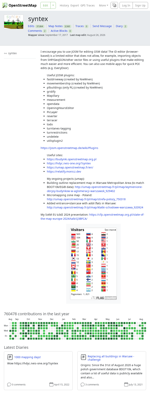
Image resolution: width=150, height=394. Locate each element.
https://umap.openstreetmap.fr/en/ (70, 167)
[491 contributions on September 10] (16, 331)
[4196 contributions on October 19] (31, 323)
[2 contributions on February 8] (72, 323)
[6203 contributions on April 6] (93, 326)
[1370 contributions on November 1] (34, 339)
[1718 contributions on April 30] (101, 333)
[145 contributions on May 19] (109, 328)
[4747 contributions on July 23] (132, 333)
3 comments (92, 384)
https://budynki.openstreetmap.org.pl (71, 159)
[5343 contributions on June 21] (122, 323)
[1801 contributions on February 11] (72, 331)
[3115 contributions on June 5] (114, 336)
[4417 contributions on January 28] (67, 331)
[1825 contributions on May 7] (104, 333)
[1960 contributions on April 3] (91, 336)
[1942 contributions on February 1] (70, 323)
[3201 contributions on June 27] (122, 339)
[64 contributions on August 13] (140, 333)
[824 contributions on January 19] (65, 326)
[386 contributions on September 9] (16, 328)
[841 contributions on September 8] (16, 326)
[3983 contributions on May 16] (106, 339)
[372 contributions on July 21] (132, 328)
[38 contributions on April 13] (96, 326)
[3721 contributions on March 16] (86, 326)
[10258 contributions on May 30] (111, 339)
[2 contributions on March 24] (88, 328)
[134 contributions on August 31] (13, 323)
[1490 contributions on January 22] (65, 333)
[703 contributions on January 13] (62, 328)
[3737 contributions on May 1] (101, 336)
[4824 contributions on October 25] (31, 339)
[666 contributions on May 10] (106, 323)
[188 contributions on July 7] (127, 328)
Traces (79, 26)
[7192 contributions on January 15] (62, 333)
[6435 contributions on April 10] (93, 336)
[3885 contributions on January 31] (67, 339)
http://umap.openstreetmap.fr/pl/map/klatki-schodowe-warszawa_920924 (95, 207)
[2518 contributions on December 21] (54, 323)
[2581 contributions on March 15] (86, 323)
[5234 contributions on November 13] (39, 333)
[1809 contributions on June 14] (119, 323)
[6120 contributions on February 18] (75, 331)
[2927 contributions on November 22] (41, 339)
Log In (126, 5)
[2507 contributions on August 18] (142, 328)
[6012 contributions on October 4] (23, 339)
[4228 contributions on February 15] (75, 323)
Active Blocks (59, 31)
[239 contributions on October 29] (34, 331)
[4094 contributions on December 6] (47, 339)
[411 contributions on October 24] (31, 336)
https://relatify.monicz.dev (64, 171)
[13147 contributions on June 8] (117, 326)
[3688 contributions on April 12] (96, 323)
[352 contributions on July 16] (129, 333)
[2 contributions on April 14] (96, 328)
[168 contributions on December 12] (49, 336)
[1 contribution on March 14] (83, 339)
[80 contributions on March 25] (88, 331)
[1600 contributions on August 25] (145, 328)
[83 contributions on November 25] (44, 328)
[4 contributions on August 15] (140, 339)
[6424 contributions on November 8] (36, 339)
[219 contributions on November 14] (39, 336)
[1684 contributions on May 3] (104, 323)
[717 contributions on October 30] (34, 333)
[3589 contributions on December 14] (52, 323)
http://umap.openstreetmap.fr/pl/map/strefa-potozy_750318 (86, 199)
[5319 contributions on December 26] (54, 336)
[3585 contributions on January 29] (67, 333)
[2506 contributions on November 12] (39, 331)
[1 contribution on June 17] (119, 331)
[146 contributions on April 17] (96, 336)
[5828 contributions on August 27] (10, 331)
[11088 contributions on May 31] (114, 323)
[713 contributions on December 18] (52, 333)
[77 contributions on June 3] (114, 331)
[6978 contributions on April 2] (91, 333)
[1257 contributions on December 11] (49, 333)
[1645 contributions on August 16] (142, 323)
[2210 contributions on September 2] (13, 328)
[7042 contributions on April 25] (98, 339)
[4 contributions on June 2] (114, 328)
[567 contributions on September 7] (16, 323)
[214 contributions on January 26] (67, 326)
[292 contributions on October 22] (31, 331)
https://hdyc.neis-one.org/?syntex (69, 163)
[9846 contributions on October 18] (28, 339)
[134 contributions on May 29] (111, 336)
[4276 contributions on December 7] (49, 323)
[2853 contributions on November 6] (36, 333)
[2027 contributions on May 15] (106, 336)
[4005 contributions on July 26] (135, 323)
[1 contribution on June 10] (117, 331)
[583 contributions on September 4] (13, 333)
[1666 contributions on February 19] (75, 333)
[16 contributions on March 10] (83, 328)
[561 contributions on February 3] (70, 328)
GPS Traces (87, 5)
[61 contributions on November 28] (44, 336)
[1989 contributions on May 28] (111, 333)
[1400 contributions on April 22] (98, 331)
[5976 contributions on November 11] (39, 328)
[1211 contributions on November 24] (44, 326)
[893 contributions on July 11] (127, 339)
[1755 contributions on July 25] (132, 339)
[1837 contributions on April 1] (91, 331)
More (102, 5)
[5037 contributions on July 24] (132, 336)
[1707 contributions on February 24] (78, 328)
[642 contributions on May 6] (104, 331)
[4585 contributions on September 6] (13, 339)
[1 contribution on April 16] (96, 333)
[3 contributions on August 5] (137, 331)
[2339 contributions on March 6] (80, 336)
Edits (31, 26)
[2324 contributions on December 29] (57, 326)
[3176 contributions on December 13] (49, 339)
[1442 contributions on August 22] (142, 339)
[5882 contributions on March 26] (88, 333)
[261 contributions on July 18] (129, 339)
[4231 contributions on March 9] (83, 326)
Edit (45, 5)
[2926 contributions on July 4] (124, 339)
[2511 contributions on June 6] (114, 339)
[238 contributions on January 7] (60, 331)
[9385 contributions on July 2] (124, 333)
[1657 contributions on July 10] (127, 336)
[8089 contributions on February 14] (72, 339)
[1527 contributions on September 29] (23, 326)
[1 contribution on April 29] (101, 331)
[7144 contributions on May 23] (109, 339)
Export (75, 5)
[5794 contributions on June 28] (124, 323)
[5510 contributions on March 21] (86, 339)
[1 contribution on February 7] (70, 339)
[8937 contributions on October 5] (26, 323)
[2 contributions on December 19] (52, 336)
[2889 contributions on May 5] (104, 328)
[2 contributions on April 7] (93, 328)
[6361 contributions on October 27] (34, 326)
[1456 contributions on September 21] (21, 323)
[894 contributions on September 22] (21, 326)
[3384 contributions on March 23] (88, 326)
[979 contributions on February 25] (78, 331)
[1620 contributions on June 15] (119, 326)
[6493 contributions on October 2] (23, 333)
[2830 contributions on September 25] (21, 333)
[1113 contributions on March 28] (88, 339)
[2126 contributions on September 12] (16, 336)
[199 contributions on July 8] (127, 331)
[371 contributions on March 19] (86, 333)
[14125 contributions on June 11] (117, 333)
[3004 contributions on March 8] (83, 323)
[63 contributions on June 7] (117, 323)
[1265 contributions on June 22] (122, 326)
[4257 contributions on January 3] (57, 339)
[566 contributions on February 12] (72, 333)
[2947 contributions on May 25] (111, 326)
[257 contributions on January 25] (67, 323)
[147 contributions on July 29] (135, 331)
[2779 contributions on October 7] (26, 328)
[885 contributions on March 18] (86, 331)
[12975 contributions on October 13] (28, 326)
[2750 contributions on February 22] (78, 323)
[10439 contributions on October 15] (28, 331)
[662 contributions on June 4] (114, 333)
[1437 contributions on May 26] (111, 328)
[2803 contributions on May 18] (109, 326)
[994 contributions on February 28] (78, 339)
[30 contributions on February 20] (75, 336)
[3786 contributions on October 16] (28, 333)
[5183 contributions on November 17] (41, 326)
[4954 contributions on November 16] (41, 323)
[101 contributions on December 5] (47, 336)
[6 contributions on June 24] (122, 331)
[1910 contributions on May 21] (109, 333)
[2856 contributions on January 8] (60, 333)
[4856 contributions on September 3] (13, 331)
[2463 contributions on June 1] (114, 326)
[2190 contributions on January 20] (65, 328)
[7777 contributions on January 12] (62, 326)
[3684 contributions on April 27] (101, 326)
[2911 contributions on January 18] (65, 323)
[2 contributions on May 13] (106, 331)
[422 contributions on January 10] (60, 339)
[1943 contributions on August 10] (140, 326)
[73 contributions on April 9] (93, 333)
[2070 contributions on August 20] (142, 333)
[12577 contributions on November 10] (39, 326)
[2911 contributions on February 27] (78, 336)
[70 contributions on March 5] (80, 333)
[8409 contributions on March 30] (91, 326)
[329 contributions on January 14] (62, 331)
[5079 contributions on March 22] (88, 323)
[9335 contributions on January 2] (57, 336)
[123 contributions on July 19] (132, 323)
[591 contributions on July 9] (127, 333)
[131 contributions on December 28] (57, 323)
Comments (35, 31)
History (64, 5)
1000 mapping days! (27, 357)
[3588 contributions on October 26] (34, 323)
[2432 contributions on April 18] (96, 339)
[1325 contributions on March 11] (83, 331)
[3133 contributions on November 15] (39, 339)
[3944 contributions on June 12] (117, 336)
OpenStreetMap (23, 5)
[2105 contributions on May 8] (104, 336)
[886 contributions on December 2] (47, 328)
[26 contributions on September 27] (21, 339)
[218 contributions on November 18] (41, 328)
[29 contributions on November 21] (41, 336)
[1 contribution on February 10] (72, 328)
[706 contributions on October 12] (28, 323)
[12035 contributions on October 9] (26, 333)
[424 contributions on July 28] (135, 328)
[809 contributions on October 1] (23, 331)
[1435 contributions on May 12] (106, 328)
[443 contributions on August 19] (142, 331)
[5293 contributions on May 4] (104, 326)
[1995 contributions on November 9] (39, 323)
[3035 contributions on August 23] (145, 323)
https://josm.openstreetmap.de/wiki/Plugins (69, 148)
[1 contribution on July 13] (129, 326)
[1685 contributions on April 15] (96, 331)
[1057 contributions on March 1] (80, 323)
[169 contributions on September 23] (21, 328)
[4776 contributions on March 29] (91, 323)
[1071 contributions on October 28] (34, 328)
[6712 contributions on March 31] (91, 328)
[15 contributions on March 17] (86, 328)
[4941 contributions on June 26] (122, 336)
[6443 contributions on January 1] (57, 333)
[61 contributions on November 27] (44, 333)
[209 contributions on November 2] (36, 323)
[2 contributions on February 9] (72, 326)
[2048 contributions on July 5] (127, 323)
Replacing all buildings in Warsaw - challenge (111, 358)
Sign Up (140, 5)
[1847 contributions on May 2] (101, 339)
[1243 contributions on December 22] (54, 326)
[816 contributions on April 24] (98, 336)
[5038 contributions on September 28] (23, 323)
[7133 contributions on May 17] (109, 323)
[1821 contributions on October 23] (31, 333)
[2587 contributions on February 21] (75, 339)
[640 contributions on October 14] (28, 328)
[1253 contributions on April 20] (98, 326)
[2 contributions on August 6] (137, 333)
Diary (119, 26)
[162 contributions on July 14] (129, 328)
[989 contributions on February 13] (72, 336)
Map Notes (55, 26)
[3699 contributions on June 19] (119, 336)
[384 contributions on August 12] (140, 331)
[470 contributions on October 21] (31, 328)
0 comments (19, 384)
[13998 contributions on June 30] (124, 328)
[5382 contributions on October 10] (26, 336)
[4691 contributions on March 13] (83, 336)
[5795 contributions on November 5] (36, 331)
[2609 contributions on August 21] (142, 336)
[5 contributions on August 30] (10, 339)
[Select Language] (114, 5)
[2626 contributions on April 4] (91, 339)
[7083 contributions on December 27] (54, 339)
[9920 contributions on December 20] (52, 339)
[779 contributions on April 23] (98, 333)
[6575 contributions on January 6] (60, 328)
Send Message (102, 26)
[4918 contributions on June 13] (117, 339)
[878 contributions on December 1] (47, 326)
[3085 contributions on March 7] (80, 339)
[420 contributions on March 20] (86, 336)
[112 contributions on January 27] (67, 328)
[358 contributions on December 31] (57, 331)
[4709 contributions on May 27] (111, 331)
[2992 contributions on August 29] (10, 336)
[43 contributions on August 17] (142, 326)
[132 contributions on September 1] (13, 326)
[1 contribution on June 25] (122, 333)
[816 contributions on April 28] (101, 328)
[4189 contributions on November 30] (47, 323)
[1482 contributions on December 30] (57, 328)
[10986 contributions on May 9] (104, 339)
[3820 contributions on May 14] (106, 333)
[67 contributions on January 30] (67, 336)
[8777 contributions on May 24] (111, 323)
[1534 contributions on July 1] (124, 331)
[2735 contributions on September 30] (23, 328)
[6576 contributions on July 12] (129, 323)
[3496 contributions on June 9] (117, 328)
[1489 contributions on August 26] (145, 331)
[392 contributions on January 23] (65, 336)
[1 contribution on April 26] (101, 323)
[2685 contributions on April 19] (98, 323)
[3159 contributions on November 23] (44, 323)
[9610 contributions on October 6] (26, 326)
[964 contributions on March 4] (80, 331)
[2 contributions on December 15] (52, 326)
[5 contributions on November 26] (44, 331)
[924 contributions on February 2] (70, 326)
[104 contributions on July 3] (124, 336)
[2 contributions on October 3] (23, 336)
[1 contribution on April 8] (93, 331)
